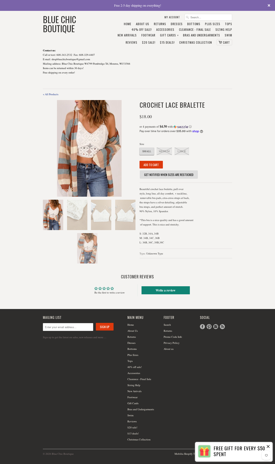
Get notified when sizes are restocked (168, 174)
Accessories (165, 30)
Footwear (148, 35)
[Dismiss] (268, 447)
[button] (186, 127)
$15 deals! (167, 42)
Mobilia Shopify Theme (188, 454)
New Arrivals (127, 35)
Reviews (131, 42)
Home (127, 24)
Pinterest (209, 326)
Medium (164, 151)
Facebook (202, 326)
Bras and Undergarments (201, 35)
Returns (160, 24)
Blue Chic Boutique (59, 23)
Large (182, 151)
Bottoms (193, 24)
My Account (172, 17)
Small (146, 151)
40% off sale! (142, 30)
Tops (228, 24)
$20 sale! (148, 42)
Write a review (166, 290)
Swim (228, 35)
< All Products (50, 94)
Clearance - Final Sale (195, 30)
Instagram (215, 326)
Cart (226, 42)
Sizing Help (223, 30)
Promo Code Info (173, 337)
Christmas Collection (195, 42)
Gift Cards (169, 35)
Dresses (177, 24)
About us (169, 349)
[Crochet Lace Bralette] (89, 148)
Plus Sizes (212, 24)
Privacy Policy (172, 343)
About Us (142, 24)
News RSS (222, 326)
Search (167, 325)
